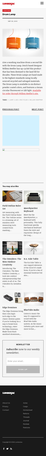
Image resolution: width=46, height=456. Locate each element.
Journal (26, 420)
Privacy (5, 406)
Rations (26, 413)
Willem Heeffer (36, 100)
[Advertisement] (20, 130)
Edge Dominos (9, 307)
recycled (24, 100)
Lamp (11, 100)
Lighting (6, 10)
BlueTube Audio (31, 310)
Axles (25, 403)
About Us (6, 403)
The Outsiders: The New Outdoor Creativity (11, 261)
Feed (11, 448)
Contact (5, 410)
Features (26, 427)
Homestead (27, 410)
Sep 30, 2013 (12, 21)
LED (16, 100)
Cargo (25, 406)
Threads (26, 417)
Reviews (26, 424)
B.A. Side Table (31, 258)
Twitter (8, 448)
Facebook (4, 448)
